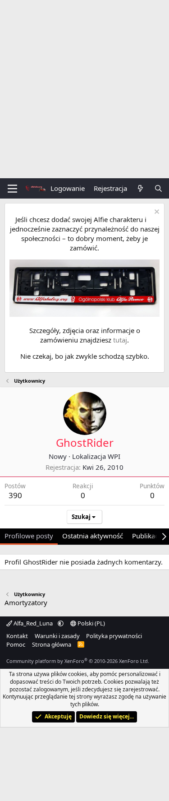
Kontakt (17, 636)
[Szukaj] (158, 188)
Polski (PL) (90, 623)
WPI (114, 456)
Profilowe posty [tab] (29, 535)
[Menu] (12, 189)
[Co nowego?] (140, 188)
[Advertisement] (84, 89)
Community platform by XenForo (77, 660)
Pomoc (15, 644)
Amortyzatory (26, 602)
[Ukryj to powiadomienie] (156, 213)
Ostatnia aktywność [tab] (92, 535)
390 (15, 495)
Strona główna (51, 644)
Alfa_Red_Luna (33, 623)
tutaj (120, 339)
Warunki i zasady (57, 636)
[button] (60, 623)
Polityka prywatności (114, 636)
